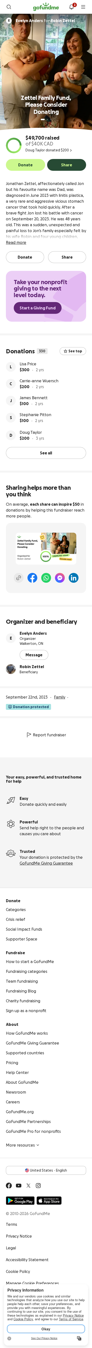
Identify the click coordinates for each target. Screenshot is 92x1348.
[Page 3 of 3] (51, 119)
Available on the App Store (49, 1200)
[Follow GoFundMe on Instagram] (38, 1185)
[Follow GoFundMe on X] (28, 1185)
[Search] (9, 7)
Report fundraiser (49, 735)
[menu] (83, 7)
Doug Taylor (31, 432)
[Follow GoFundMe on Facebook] (9, 1185)
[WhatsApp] (46, 577)
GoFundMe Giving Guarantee (46, 863)
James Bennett (34, 398)
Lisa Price (28, 364)
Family (59, 697)
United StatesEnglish (48, 1170)
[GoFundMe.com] (46, 6)
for (45, 20)
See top (75, 351)
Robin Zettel (32, 666)
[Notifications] (71, 7)
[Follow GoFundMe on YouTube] (19, 1185)
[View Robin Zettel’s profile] (11, 669)
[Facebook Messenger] (60, 577)
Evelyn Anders (33, 633)
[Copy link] (19, 577)
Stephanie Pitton (35, 414)
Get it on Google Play (20, 1200)
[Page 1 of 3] (43, 119)
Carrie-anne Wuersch (39, 381)
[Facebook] (32, 577)
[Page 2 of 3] (47, 119)
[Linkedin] (74, 577)
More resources (20, 1145)
